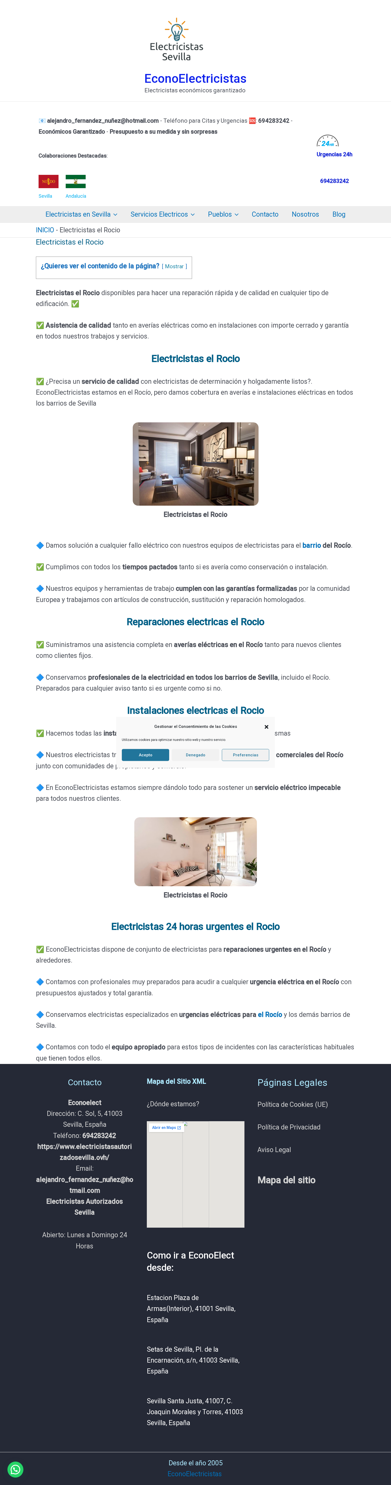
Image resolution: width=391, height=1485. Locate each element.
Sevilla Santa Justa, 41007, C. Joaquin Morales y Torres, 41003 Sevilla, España (195, 1412)
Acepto (145, 755)
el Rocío (270, 1014)
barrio (311, 545)
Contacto (265, 214)
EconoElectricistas (195, 78)
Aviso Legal (274, 1150)
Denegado (195, 755)
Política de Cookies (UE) (292, 1104)
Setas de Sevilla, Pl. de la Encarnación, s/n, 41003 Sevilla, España (193, 1360)
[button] (266, 726)
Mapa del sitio (286, 1180)
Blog (339, 214)
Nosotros (305, 214)
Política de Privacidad (289, 1127)
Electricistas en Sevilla (78, 214)
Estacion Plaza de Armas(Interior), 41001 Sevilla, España (191, 1309)
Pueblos (220, 214)
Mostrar (174, 266)
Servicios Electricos (159, 214)
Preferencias (245, 755)
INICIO (45, 230)
